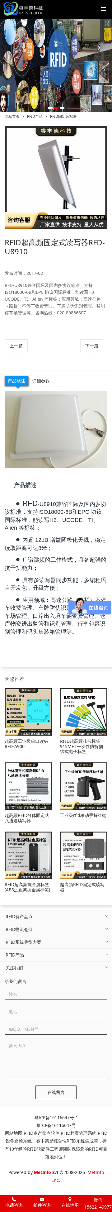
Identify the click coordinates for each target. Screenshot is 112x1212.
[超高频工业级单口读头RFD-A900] (28, 712)
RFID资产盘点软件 (41, 1133)
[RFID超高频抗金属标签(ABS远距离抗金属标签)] (28, 855)
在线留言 (56, 1092)
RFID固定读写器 (63, 116)
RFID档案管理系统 (78, 1133)
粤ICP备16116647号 (56, 1125)
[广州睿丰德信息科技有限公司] (23, 9)
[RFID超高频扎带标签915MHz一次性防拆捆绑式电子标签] (83, 712)
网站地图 (13, 1133)
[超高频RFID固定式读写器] (83, 855)
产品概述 (16, 381)
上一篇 (16, 346)
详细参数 (41, 381)
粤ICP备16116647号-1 (56, 1117)
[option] (56, 65)
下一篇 (91, 346)
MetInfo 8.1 (46, 1172)
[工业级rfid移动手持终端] (83, 786)
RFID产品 (35, 116)
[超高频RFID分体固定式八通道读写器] (28, 786)
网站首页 (12, 116)
